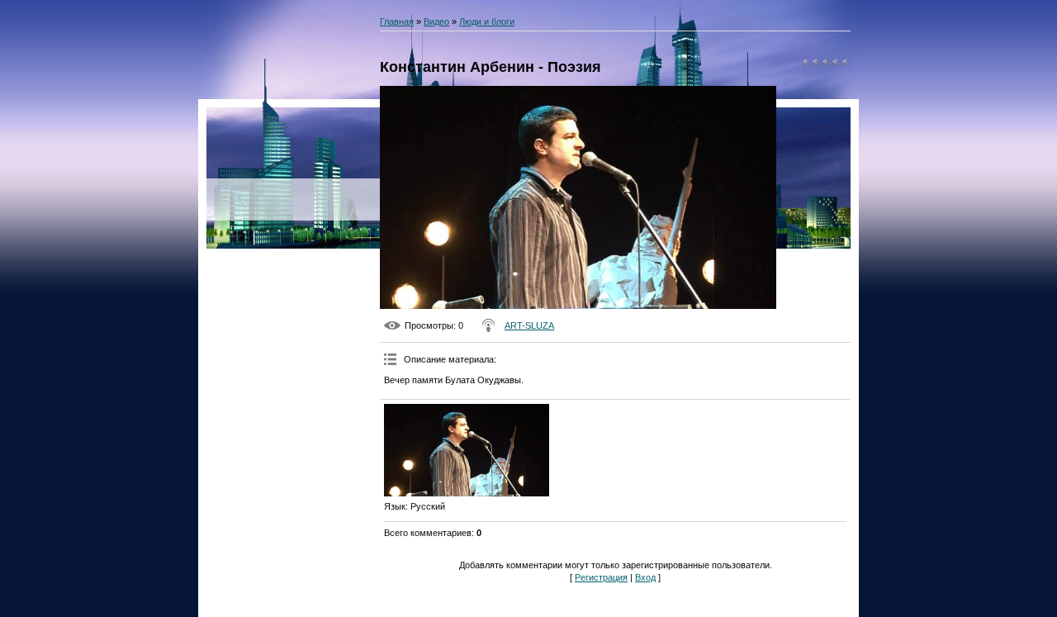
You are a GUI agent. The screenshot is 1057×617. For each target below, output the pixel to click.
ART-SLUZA (529, 325)
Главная (397, 21)
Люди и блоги (486, 21)
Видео (436, 21)
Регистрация (601, 577)
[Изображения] (466, 450)
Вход (645, 577)
